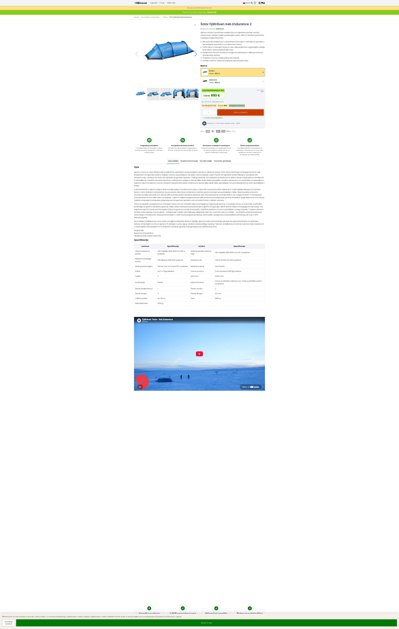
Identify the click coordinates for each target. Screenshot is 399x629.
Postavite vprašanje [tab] (222, 161)
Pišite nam (171, 3)
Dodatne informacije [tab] (189, 161)
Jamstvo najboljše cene (214, 102)
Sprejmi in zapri (206, 623)
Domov (136, 17)
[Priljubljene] (256, 3)
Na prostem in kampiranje (150, 17)
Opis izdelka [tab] (173, 161)
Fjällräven (220, 29)
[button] (195, 54)
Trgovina (153, 3)
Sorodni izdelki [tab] (206, 161)
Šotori (165, 17)
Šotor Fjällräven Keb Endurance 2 (180, 17)
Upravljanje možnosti (8, 623)
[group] (166, 54)
